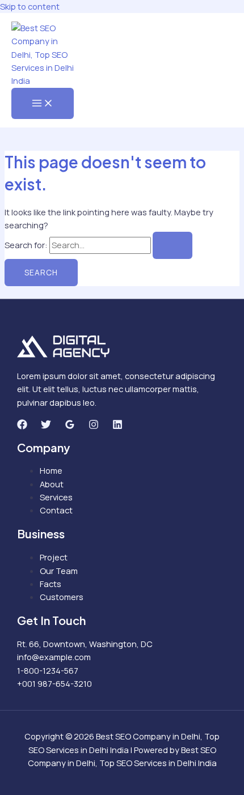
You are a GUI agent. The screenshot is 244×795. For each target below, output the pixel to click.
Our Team (59, 570)
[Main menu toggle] (42, 104)
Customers (61, 596)
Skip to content (30, 6)
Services (56, 497)
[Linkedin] (117, 426)
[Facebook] (22, 426)
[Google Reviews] (70, 426)
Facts (50, 583)
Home (51, 470)
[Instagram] (94, 426)
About (52, 484)
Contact (56, 510)
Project (54, 557)
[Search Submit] (172, 245)
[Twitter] (46, 426)
